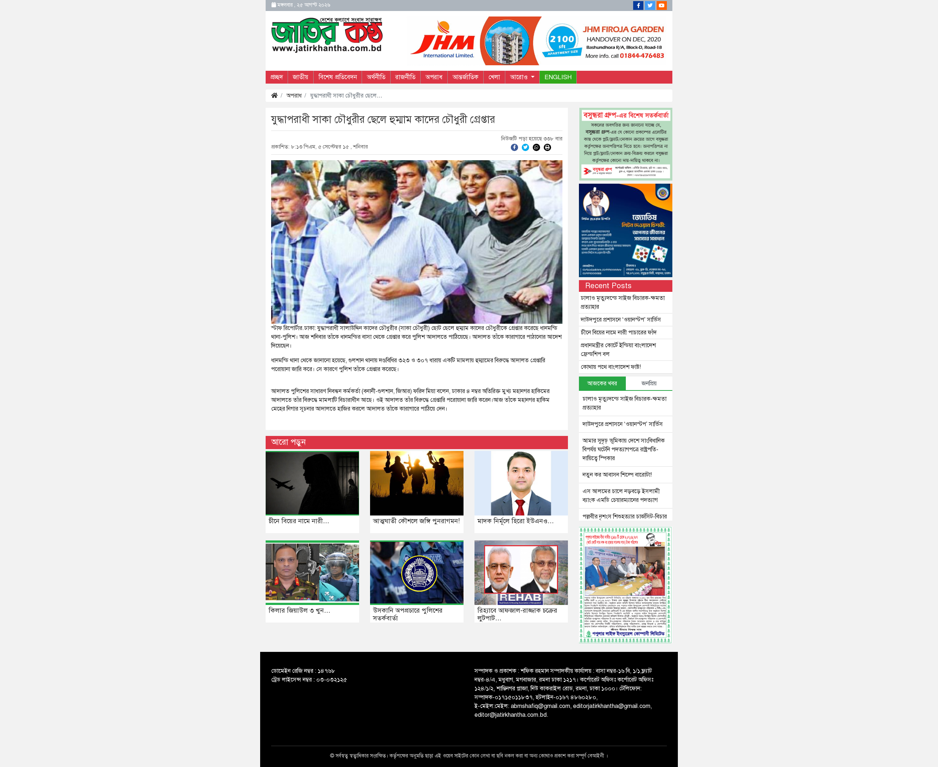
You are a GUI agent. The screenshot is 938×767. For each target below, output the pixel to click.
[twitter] (525, 147)
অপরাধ (434, 77)
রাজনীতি (405, 77)
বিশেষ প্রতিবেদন (337, 77)
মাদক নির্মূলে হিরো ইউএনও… (515, 521)
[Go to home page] (327, 34)
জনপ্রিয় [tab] (649, 383)
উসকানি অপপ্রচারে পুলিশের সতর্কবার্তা (408, 614)
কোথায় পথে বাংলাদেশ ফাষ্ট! (611, 367)
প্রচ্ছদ (276, 77)
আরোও (519, 77)
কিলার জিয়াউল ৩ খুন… (299, 610)
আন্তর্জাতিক (466, 77)
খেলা (494, 77)
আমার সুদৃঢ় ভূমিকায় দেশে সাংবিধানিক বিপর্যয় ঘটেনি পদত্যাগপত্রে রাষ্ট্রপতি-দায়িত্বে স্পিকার (624, 449)
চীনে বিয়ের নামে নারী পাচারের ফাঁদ (619, 332)
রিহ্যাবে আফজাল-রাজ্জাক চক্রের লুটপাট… (517, 614)
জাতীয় (301, 77)
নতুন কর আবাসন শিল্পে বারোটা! (617, 474)
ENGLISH (558, 77)
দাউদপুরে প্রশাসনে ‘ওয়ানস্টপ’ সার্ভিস (621, 319)
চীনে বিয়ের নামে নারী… (299, 521)
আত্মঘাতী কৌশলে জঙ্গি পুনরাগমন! (416, 521)
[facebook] (514, 147)
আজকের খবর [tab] (602, 383)
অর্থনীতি (376, 77)
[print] (547, 147)
